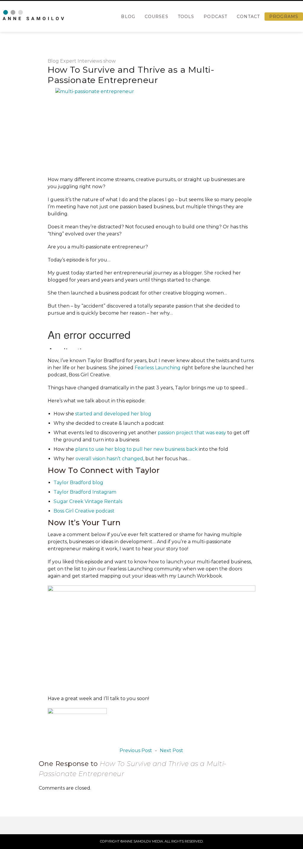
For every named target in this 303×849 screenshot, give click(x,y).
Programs (283, 16)
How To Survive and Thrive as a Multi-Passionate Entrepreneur (131, 74)
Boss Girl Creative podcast (84, 511)
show (109, 61)
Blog (128, 16)
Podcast (215, 16)
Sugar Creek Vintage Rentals (88, 501)
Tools (186, 16)
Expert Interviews (81, 61)
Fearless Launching (157, 367)
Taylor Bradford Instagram (85, 492)
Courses (156, 16)
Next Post (171, 750)
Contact (248, 16)
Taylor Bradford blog (78, 482)
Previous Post (136, 750)
